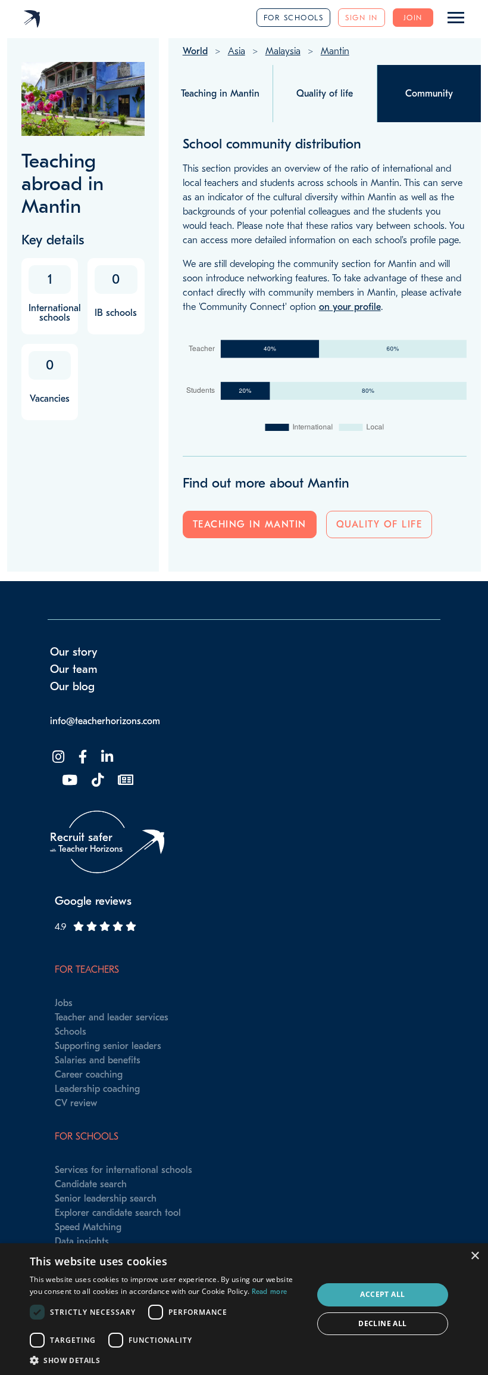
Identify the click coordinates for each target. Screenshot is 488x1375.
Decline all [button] (382, 1323)
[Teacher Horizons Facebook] (81, 757)
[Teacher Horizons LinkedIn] (106, 757)
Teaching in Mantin (249, 524)
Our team (74, 669)
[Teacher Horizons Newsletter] (124, 780)
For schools (294, 17)
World (195, 51)
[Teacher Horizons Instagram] (57, 757)
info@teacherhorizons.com (105, 721)
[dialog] (244, 1309)
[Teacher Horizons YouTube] (68, 780)
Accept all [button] (382, 1294)
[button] (167, 1360)
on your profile (350, 307)
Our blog (72, 686)
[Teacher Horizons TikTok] (96, 780)
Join (413, 17)
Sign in (361, 17)
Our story (74, 652)
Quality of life (379, 524)
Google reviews (93, 901)
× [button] (474, 1256)
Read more (269, 1291)
